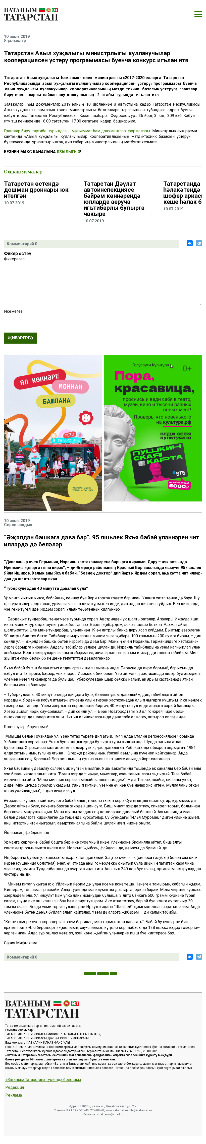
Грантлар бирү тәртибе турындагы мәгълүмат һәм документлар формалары (77, 131)
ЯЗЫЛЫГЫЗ (68, 151)
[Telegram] (199, 243)
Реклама (13, 1095)
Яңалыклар (15, 41)
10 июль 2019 (17, 37)
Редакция (14, 1088)
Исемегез (13, 311)
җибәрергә (20, 338)
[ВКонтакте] (190, 243)
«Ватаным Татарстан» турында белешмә (43, 1080)
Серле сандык (18, 525)
